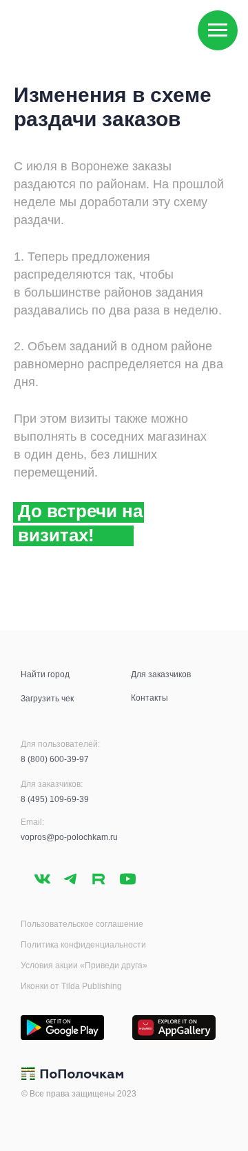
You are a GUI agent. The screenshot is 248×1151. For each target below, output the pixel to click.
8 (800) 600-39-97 (55, 759)
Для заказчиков (161, 674)
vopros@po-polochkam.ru (69, 837)
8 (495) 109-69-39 (55, 799)
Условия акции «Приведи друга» (84, 965)
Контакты (149, 698)
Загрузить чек (47, 698)
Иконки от (41, 986)
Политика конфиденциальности (83, 945)
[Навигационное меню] (217, 30)
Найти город (45, 674)
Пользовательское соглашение (82, 924)
